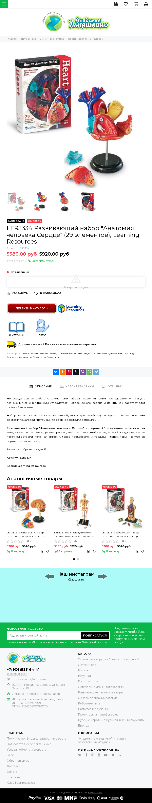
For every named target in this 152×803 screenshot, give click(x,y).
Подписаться (95, 635)
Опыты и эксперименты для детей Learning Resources (90, 353)
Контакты (13, 777)
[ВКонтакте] (56, 372)
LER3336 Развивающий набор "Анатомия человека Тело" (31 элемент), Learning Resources (120, 535)
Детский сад (87, 665)
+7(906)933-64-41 (23, 669)
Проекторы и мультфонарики (99, 714)
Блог (10, 755)
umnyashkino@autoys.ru (29, 679)
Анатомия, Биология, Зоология (39, 356)
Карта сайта (95, 792)
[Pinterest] (69, 372)
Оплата (12, 771)
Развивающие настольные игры (100, 692)
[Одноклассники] (63, 372)
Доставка (13, 766)
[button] (74, 559)
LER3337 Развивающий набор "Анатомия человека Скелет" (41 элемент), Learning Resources (74, 535)
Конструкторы (88, 681)
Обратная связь (18, 760)
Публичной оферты (94, 642)
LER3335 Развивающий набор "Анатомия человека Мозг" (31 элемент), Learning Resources (26, 535)
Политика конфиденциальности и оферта (36, 738)
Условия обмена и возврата (26, 749)
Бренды (83, 725)
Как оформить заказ (21, 782)
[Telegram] (96, 372)
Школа (83, 670)
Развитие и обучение (93, 709)
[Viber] (83, 372)
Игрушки (84, 676)
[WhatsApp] (89, 372)
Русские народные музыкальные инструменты (111, 720)
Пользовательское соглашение (29, 744)
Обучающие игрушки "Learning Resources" (108, 659)
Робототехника (89, 703)
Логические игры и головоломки (101, 687)
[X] (76, 372)
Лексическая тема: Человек (38, 353)
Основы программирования (97, 698)
